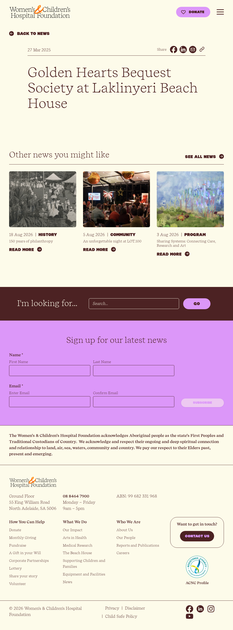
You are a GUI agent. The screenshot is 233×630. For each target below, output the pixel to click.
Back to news (33, 34)
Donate (196, 12)
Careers (122, 553)
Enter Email (19, 393)
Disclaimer (135, 608)
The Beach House (77, 553)
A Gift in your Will (25, 553)
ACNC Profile (197, 583)
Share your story (23, 576)
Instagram (211, 609)
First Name (18, 362)
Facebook (189, 609)
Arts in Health (75, 537)
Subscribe (202, 402)
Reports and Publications (137, 545)
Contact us (197, 536)
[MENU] (220, 11)
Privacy (112, 608)
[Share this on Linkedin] (183, 49)
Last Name (102, 362)
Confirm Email (105, 393)
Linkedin (200, 609)
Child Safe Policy (121, 616)
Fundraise (17, 545)
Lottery (15, 568)
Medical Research (77, 545)
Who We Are (128, 521)
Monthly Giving (22, 537)
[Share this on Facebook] (173, 49)
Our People (125, 537)
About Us (124, 530)
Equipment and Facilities (84, 574)
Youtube (189, 616)
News (67, 582)
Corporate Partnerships (29, 560)
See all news (200, 157)
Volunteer (17, 584)
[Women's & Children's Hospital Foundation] (40, 12)
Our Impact (72, 530)
